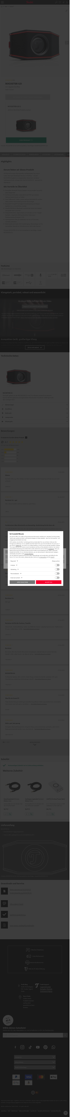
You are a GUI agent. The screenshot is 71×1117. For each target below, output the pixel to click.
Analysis (13, 565)
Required (13, 561)
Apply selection (22, 582)
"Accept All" (51, 548)
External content (15, 578)
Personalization (15, 573)
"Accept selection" (28, 553)
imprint (52, 557)
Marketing (13, 569)
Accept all (48, 582)
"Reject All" (18, 545)
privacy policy (42, 557)
